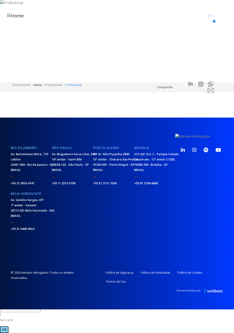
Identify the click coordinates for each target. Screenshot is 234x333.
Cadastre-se (197, 16)
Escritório (130, 13)
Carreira (153, 13)
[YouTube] (218, 150)
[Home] (25, 15)
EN (217, 16)
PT (210, 16)
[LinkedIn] (183, 150)
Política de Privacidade (155, 273)
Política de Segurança (119, 273)
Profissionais (88, 13)
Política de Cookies (190, 273)
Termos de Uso (116, 281)
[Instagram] (194, 150)
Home (53, 13)
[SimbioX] (213, 290)
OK (4, 329)
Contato (174, 13)
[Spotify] (206, 150)
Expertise (110, 13)
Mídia (68, 13)
